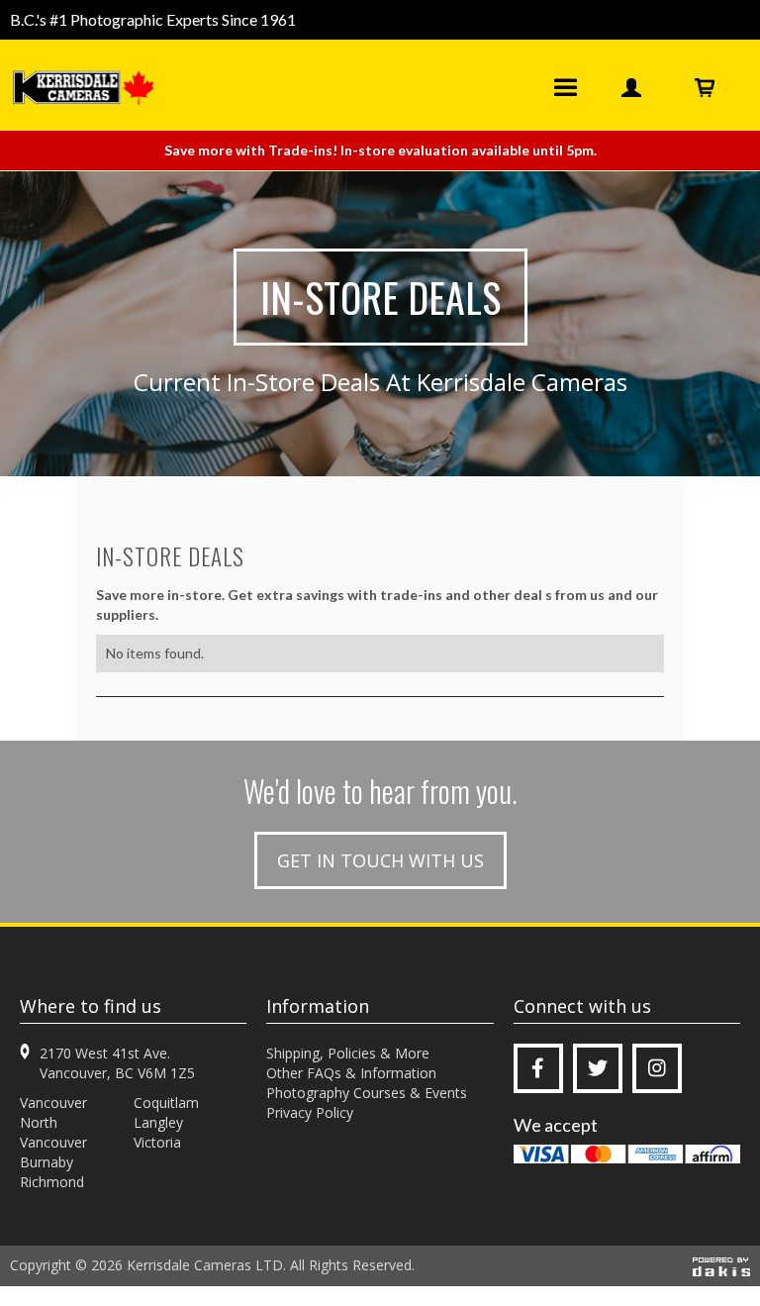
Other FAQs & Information (351, 1072)
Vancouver (53, 1102)
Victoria (157, 1142)
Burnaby (46, 1162)
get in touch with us (380, 860)
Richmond (52, 1181)
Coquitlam (166, 1102)
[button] (565, 87)
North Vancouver (53, 1132)
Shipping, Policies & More (347, 1053)
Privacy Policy (309, 1112)
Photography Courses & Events (366, 1092)
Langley (158, 1122)
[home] (89, 87)
